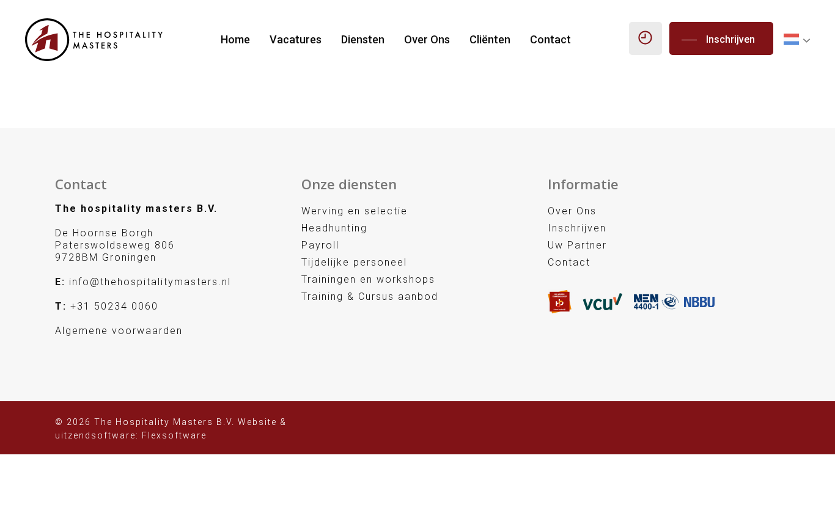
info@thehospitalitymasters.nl (150, 282)
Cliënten (489, 40)
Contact (550, 40)
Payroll (320, 245)
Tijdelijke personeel (354, 262)
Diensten (362, 40)
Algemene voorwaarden (119, 330)
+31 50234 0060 (114, 306)
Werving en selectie (354, 211)
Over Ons (427, 40)
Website (257, 422)
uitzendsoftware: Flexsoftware (131, 435)
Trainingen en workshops (368, 279)
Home (235, 40)
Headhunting (334, 228)
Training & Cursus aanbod (369, 296)
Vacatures (296, 40)
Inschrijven (577, 228)
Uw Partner (577, 245)
